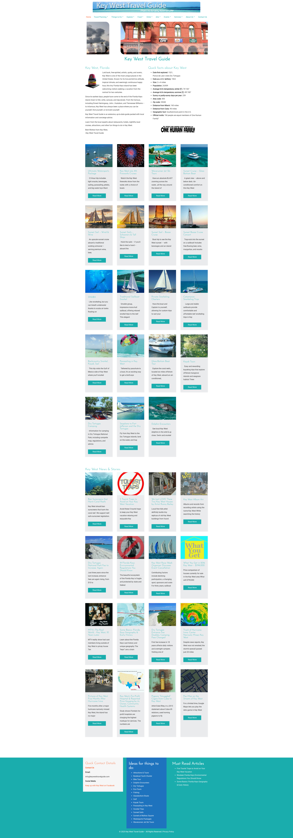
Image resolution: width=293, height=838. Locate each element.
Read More (97, 196)
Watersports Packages (142, 819)
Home (88, 17)
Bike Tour (137, 779)
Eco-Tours (137, 789)
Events (166, 17)
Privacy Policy (168, 832)
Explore (130, 17)
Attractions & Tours (141, 773)
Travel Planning (100, 17)
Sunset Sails (138, 812)
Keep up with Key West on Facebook (99, 785)
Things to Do (116, 17)
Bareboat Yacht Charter (142, 776)
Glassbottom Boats (141, 796)
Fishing (136, 792)
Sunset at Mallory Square (143, 816)
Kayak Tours (138, 802)
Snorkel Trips (138, 809)
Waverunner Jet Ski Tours (143, 822)
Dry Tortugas (138, 786)
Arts (157, 17)
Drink (149, 17)
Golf (135, 799)
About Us (189, 17)
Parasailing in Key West (142, 806)
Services (177, 17)
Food (140, 17)
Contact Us (202, 17)
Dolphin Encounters (141, 783)
